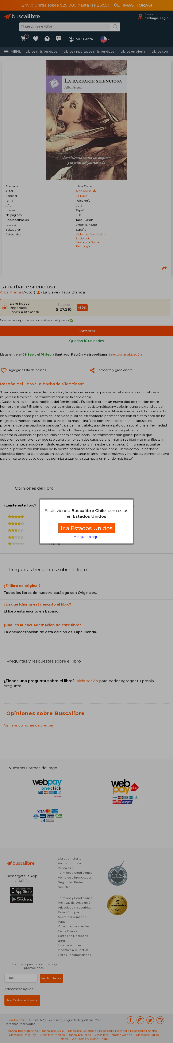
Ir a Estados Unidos (86, 528)
